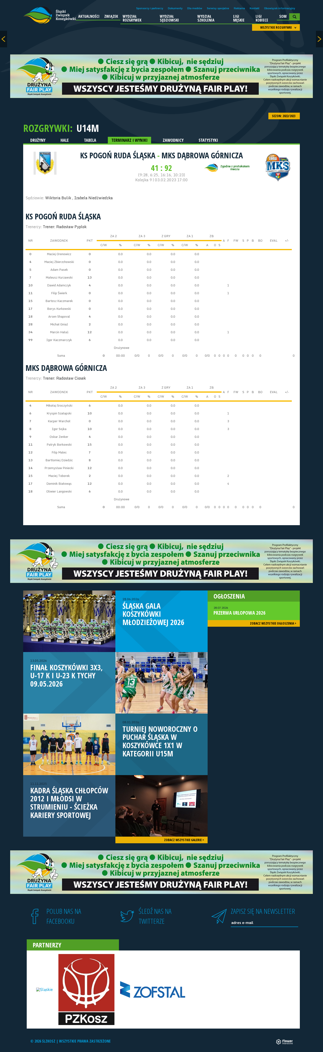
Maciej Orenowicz (59, 254)
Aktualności (89, 16)
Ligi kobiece (262, 18)
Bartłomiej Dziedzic (59, 460)
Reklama (239, 8)
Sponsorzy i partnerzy (149, 8)
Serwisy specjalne (218, 8)
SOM (283, 16)
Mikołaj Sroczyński (59, 405)
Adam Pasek (59, 269)
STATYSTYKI (208, 140)
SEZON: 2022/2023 (284, 116)
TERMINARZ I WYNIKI (129, 140)
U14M (87, 128)
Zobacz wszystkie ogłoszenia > (273, 623)
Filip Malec (59, 452)
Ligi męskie (238, 18)
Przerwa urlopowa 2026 (240, 610)
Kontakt (254, 8)
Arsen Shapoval (59, 316)
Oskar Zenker (59, 436)
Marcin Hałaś (59, 332)
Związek (111, 16)
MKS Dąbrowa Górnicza (202, 155)
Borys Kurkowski (59, 308)
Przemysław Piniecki (59, 468)
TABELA (90, 140)
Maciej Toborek (59, 475)
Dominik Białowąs (59, 483)
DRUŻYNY (37, 140)
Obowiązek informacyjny (279, 8)
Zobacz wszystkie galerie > (184, 840)
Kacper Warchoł (59, 421)
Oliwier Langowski (59, 491)
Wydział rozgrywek (132, 18)
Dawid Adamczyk (59, 285)
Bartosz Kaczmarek (59, 300)
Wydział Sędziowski (169, 18)
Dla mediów (194, 8)
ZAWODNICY (173, 140)
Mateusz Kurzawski (59, 277)
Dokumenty (175, 8)
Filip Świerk (59, 293)
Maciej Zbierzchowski (59, 261)
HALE (65, 140)
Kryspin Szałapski (59, 413)
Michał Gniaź (59, 324)
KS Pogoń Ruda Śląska (118, 155)
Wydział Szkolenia (205, 18)
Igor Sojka (59, 428)
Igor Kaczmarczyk (59, 339)
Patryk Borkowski (59, 444)
